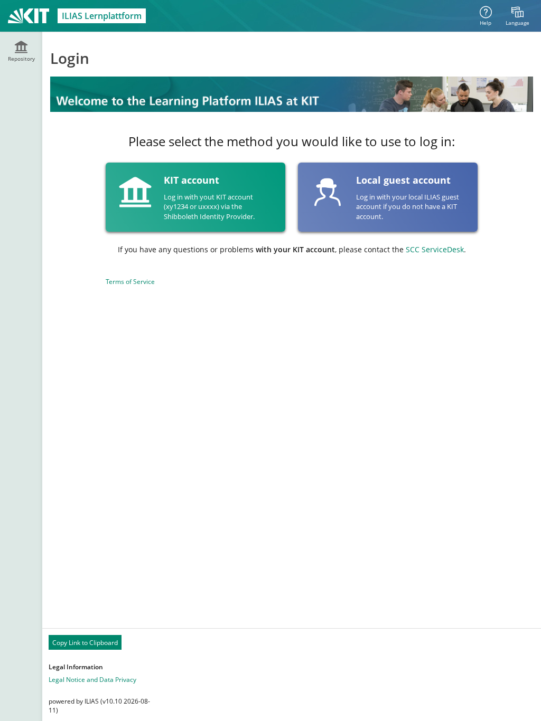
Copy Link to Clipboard (85, 642)
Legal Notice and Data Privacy (92, 679)
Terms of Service (130, 281)
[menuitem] (517, 16)
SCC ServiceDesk (435, 249)
